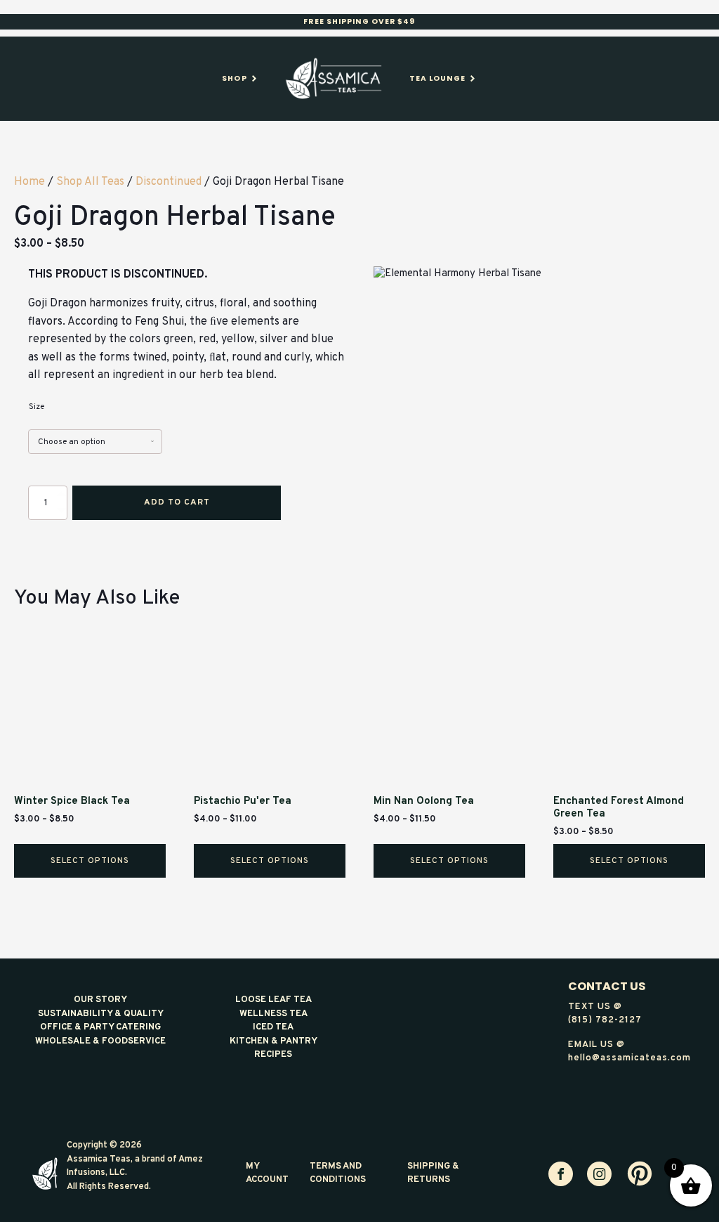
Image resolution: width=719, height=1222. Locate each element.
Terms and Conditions (338, 1173)
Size (36, 406)
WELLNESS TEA (273, 1014)
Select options (90, 860)
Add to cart (177, 502)
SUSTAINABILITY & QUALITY (101, 1014)
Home (29, 182)
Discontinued (169, 182)
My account (267, 1173)
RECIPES (273, 1054)
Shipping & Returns (433, 1173)
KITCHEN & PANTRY (273, 1041)
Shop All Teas (90, 182)
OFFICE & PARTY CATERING (100, 1027)
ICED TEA (273, 1027)
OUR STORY (100, 1000)
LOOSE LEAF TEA (273, 1000)
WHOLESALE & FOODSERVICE (100, 1041)
